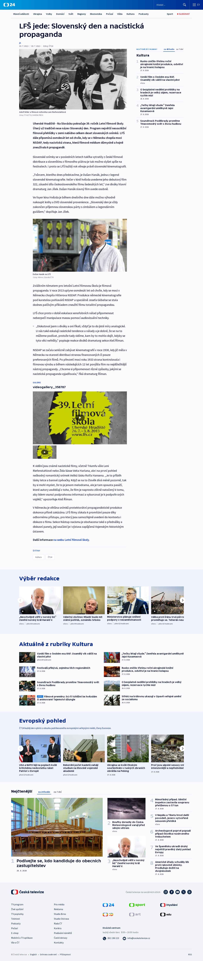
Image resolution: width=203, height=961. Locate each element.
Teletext (15, 918)
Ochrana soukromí (48, 954)
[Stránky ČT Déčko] (108, 914)
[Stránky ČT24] (108, 904)
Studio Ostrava (61, 918)
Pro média (59, 904)
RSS (190, 954)
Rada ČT (58, 923)
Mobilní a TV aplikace (22, 937)
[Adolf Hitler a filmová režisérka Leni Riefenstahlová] (73, 79)
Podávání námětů (63, 933)
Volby (49, 13)
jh (20, 43)
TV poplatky (17, 913)
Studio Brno (60, 913)
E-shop (14, 933)
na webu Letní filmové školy (71, 540)
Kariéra (57, 928)
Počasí (109, 13)
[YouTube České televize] (177, 892)
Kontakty (59, 942)
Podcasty (144, 13)
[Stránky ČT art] (135, 914)
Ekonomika (96, 13)
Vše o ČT (15, 942)
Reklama (58, 909)
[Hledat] (184, 5)
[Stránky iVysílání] (169, 904)
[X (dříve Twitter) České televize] (183, 892)
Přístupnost (65, 954)
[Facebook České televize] (171, 892)
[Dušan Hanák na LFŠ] (80, 245)
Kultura (130, 13)
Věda (119, 13)
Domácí (60, 13)
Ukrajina (37, 13)
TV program (17, 904)
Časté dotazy (60, 937)
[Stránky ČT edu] (165, 914)
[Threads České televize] (189, 892)
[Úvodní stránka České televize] (27, 892)
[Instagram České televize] (165, 892)
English (33, 954)
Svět (71, 13)
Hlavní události (21, 13)
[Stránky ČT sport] (137, 904)
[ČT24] (9, 5)
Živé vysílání (17, 909)
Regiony (81, 13)
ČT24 (50, 557)
